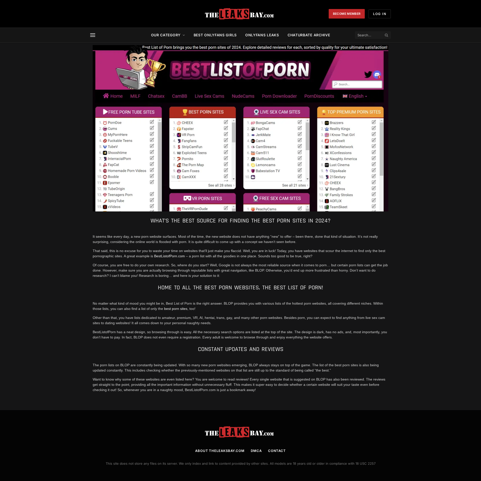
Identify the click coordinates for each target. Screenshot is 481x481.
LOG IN (379, 14)
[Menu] (92, 35)
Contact (277, 451)
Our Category (166, 35)
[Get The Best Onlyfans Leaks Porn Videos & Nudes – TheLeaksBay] (240, 14)
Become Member (347, 14)
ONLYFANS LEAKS (262, 35)
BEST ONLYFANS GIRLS (215, 35)
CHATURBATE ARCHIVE (309, 35)
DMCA (256, 451)
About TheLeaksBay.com (220, 451)
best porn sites (175, 309)
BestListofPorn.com (169, 256)
